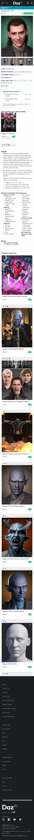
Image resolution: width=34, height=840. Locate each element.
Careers (4, 745)
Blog (3, 733)
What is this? (28, 94)
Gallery (4, 765)
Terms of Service (21, 831)
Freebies (4, 786)
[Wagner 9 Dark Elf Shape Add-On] (17, 484)
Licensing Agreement (8, 831)
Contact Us (5, 688)
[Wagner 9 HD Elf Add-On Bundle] (17, 327)
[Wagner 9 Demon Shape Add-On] (17, 590)
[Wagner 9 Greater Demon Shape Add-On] (17, 537)
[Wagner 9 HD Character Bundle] (8, 122)
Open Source (6, 712)
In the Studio (6, 761)
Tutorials (4, 692)
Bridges (4, 749)
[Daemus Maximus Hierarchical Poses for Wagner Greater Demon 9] (17, 432)
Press (4, 741)
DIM (30, 80)
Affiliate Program (7, 704)
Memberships (6, 729)
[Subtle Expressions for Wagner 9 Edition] (17, 380)
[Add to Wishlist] (22, 13)
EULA (8, 833)
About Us (5, 737)
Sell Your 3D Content (8, 700)
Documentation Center (9, 708)
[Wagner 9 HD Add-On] (17, 642)
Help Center (5, 696)
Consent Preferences (8, 716)
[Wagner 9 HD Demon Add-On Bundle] (17, 275)
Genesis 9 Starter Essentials (22, 71)
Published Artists (7, 790)
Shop (3, 782)
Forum (4, 769)
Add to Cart (28, 13)
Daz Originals (9, 69)
